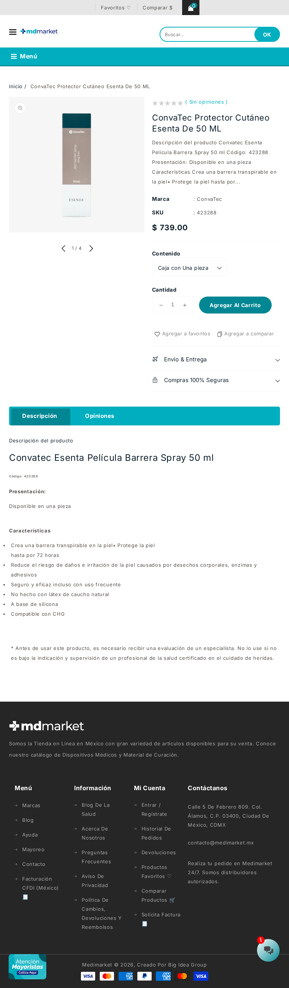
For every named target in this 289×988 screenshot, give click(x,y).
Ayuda (30, 835)
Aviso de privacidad (95, 880)
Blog (28, 820)
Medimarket (97, 965)
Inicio (16, 86)
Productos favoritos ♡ (156, 871)
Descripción (39, 415)
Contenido (166, 253)
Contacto (34, 864)
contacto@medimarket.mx (221, 843)
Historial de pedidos (156, 833)
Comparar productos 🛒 (158, 895)
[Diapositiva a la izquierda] (63, 249)
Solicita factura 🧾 (161, 919)
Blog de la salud (96, 809)
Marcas (31, 805)
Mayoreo (33, 849)
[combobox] (220, 34)
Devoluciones (158, 852)
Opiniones (99, 415)
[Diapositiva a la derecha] (90, 249)
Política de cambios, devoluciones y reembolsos (102, 913)
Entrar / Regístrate (154, 809)
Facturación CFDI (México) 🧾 (40, 888)
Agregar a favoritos (186, 333)
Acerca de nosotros (95, 833)
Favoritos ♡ (116, 8)
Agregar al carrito (235, 305)
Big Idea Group (187, 965)
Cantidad (164, 289)
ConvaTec (209, 199)
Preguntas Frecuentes (96, 856)
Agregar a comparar (249, 333)
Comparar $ (158, 8)
